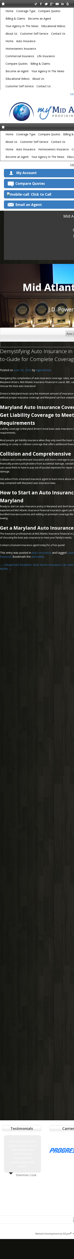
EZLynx (67, 1233)
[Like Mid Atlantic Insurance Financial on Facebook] (41, 4)
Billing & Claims (15, 18)
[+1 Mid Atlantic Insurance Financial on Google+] (51, 4)
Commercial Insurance (20, 56)
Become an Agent (39, 18)
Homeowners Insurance (21, 48)
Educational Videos (53, 26)
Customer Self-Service (34, 33)
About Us (11, 33)
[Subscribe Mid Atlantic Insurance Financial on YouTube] (57, 4)
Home (9, 11)
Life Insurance (46, 56)
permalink (38, 556)
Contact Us (58, 33)
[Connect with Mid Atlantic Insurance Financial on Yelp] (67, 4)
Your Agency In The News (22, 26)
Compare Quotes (49, 11)
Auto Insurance (26, 41)
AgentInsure (43, 370)
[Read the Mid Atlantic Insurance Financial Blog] (35, 4)
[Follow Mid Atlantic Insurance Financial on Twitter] (46, 4)
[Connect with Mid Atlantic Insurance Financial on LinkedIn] (62, 4)
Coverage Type (26, 11)
